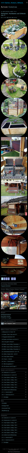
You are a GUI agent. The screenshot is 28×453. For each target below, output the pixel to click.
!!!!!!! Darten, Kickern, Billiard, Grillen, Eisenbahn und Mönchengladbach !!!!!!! (15, 449)
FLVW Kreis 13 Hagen (6, 318)
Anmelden (4, 403)
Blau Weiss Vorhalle (5, 316)
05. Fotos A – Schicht (7, 359)
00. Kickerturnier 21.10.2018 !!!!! (9, 375)
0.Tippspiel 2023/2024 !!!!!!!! (8, 337)
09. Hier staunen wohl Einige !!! (9, 366)
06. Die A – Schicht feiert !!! (8, 361)
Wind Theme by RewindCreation (14, 451)
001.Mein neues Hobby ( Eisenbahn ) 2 (11, 346)
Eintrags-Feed (5, 405)
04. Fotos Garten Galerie (7, 356)
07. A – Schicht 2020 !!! (7, 392)
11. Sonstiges (5, 397)
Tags (2, 323)
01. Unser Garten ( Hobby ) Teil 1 (9, 377)
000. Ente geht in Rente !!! (8, 341)
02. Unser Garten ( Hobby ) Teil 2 (9, 380)
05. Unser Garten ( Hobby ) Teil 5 (9, 11)
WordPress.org (5, 410)
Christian (13, 6)
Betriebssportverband (6, 314)
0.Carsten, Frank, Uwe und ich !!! (9, 334)
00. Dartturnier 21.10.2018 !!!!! (9, 372)
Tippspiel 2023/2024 (5, 286)
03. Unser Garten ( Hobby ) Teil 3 (9, 382)
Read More (4, 275)
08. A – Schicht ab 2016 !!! (8, 394)
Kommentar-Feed (6, 408)
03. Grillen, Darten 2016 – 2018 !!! (10, 354)
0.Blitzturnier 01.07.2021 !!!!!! (8, 332)
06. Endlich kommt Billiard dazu (9, 389)
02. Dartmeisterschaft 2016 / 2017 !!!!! (10, 351)
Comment (15, 17)
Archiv (14, 323)
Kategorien (9, 323)
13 (12, 278)
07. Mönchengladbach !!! (7, 364)
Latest (5, 323)
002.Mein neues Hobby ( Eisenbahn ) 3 (11, 349)
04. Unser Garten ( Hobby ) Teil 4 (9, 384)
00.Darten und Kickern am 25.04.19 (10, 339)
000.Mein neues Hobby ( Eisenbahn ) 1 (11, 344)
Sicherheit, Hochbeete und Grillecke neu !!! (13, 14)
